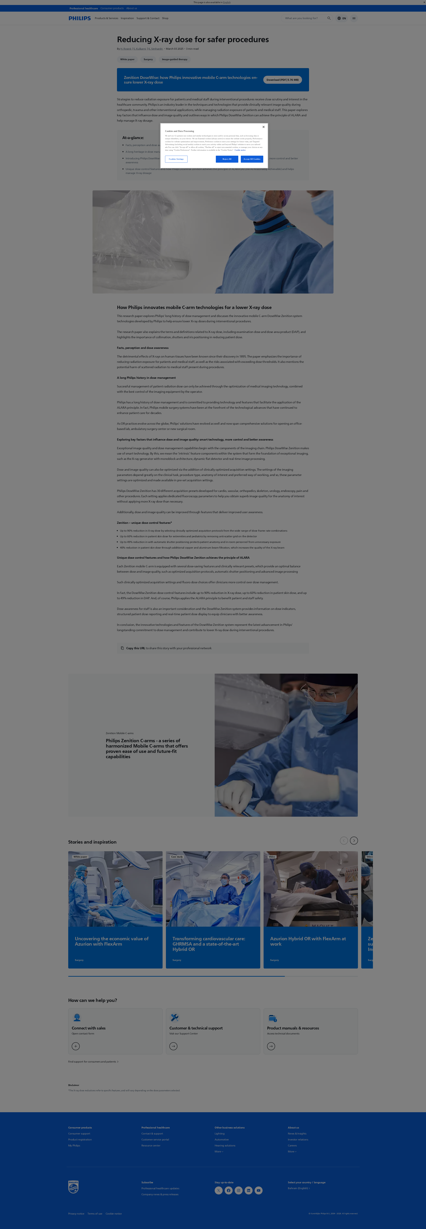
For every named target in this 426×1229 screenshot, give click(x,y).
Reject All (227, 159)
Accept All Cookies (252, 159)
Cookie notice (240, 150)
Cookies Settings (176, 159)
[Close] (263, 127)
